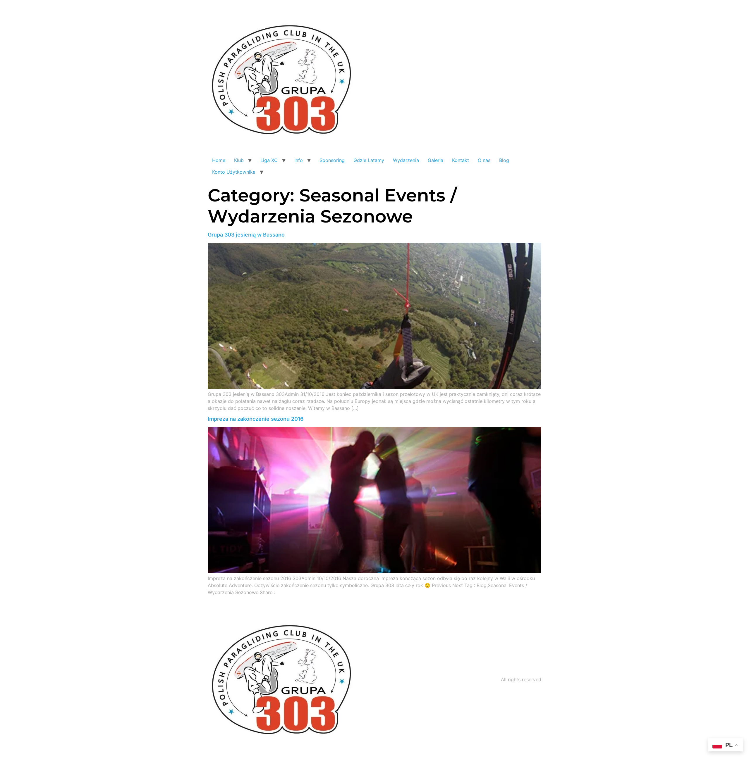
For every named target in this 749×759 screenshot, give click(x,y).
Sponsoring (332, 160)
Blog (504, 160)
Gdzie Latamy (368, 160)
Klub (239, 160)
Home (218, 160)
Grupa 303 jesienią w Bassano (246, 235)
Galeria (435, 160)
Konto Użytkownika (233, 172)
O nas (484, 160)
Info (298, 160)
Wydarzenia (406, 160)
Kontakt (460, 160)
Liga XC (269, 160)
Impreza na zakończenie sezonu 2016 (256, 419)
